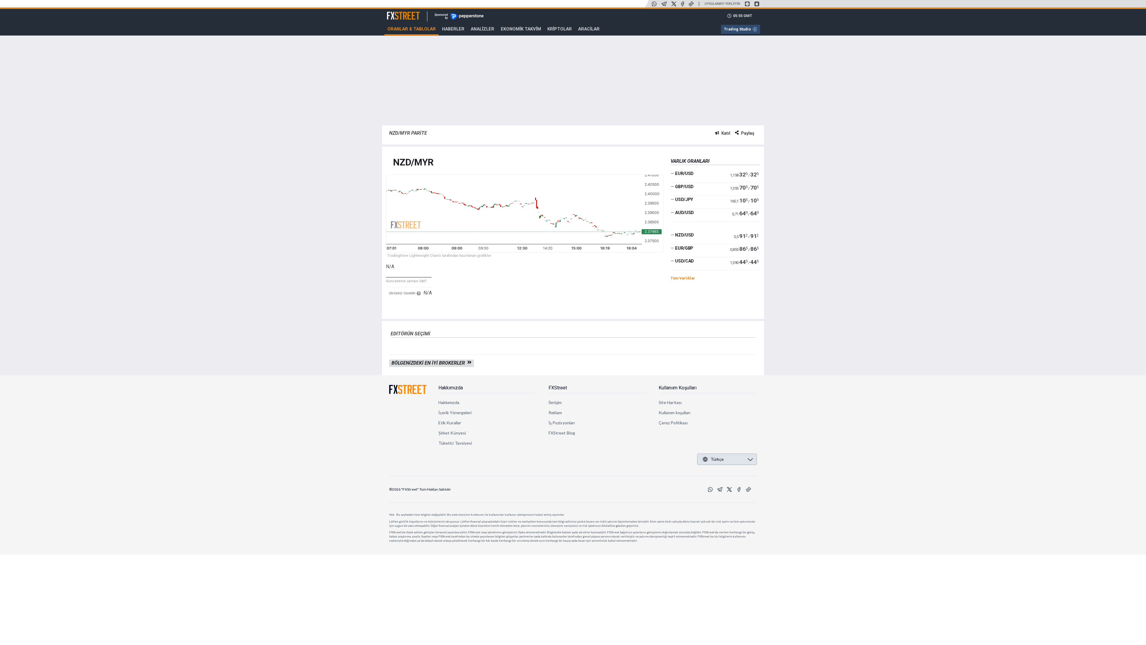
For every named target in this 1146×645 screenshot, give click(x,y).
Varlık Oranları (690, 161)
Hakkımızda (450, 388)
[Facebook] (682, 3)
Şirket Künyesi (452, 432)
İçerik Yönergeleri (455, 412)
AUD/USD (684, 212)
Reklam (555, 412)
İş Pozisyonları (562, 422)
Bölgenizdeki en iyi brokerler (429, 363)
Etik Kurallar (449, 422)
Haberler (453, 29)
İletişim (555, 402)
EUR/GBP (684, 248)
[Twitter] (673, 3)
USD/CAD (684, 261)
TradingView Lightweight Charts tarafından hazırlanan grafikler (439, 256)
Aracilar (589, 29)
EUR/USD (684, 173)
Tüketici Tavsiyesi (455, 443)
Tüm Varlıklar (683, 278)
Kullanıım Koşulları (678, 388)
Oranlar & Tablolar (411, 29)
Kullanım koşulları (674, 412)
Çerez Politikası (673, 422)
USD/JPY (684, 199)
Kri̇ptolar (559, 29)
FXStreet (396, 12)
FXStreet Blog (562, 432)
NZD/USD (684, 235)
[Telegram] (664, 3)
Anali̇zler (482, 29)
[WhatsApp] (654, 3)
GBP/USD (684, 186)
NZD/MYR (413, 162)
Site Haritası (670, 402)
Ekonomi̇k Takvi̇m (521, 29)
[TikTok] (691, 3)
